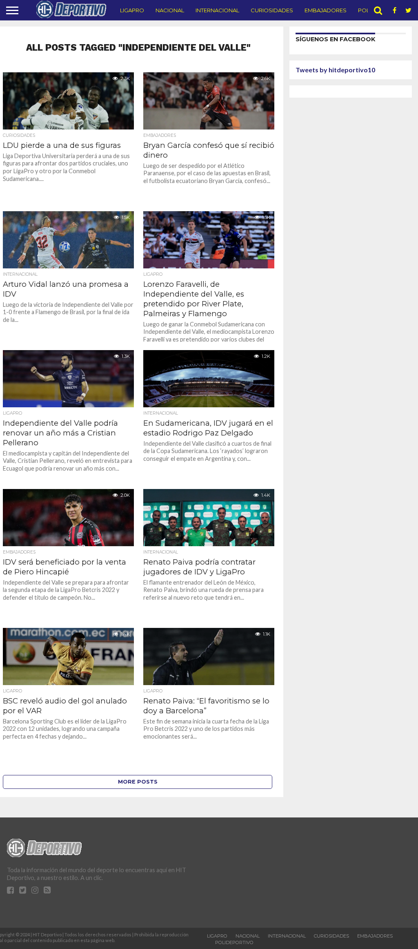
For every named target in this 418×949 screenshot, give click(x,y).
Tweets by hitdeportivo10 (335, 70)
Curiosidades (272, 10)
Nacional (170, 10)
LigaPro (132, 10)
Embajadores (326, 10)
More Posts (138, 782)
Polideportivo (234, 942)
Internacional (217, 10)
